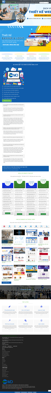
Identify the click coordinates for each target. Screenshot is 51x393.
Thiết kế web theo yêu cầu (5, 355)
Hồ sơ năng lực (30, 0)
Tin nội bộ (45, 0)
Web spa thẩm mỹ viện (5, 376)
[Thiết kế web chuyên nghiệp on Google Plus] (21, 389)
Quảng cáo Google (41, 310)
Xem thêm (9, 329)
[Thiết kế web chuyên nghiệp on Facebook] (17, 389)
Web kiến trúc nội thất (5, 374)
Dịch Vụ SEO (3, 350)
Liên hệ (47, 0)
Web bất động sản (4, 375)
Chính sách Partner (40, 0)
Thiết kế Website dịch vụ (5, 371)
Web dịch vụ (23, 2)
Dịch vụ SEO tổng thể (25, 310)
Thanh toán (34, 0)
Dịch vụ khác (37, 2)
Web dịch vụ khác (4, 369)
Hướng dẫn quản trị (25, 0)
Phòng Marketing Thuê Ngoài (6, 351)
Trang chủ (15, 2)
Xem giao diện (8, 213)
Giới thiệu (21, 0)
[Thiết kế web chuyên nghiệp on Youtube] (18, 389)
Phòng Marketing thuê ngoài (9, 310)
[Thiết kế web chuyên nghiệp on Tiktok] (20, 389)
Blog (36, 0)
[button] (13, 105)
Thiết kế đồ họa (4, 356)
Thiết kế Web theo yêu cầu (30, 2)
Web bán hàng (18, 2)
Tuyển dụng (3, 360)
